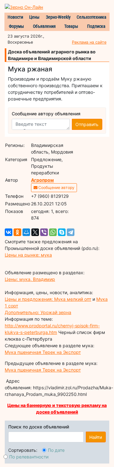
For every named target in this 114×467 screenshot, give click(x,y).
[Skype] (62, 232)
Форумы (16, 26)
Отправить (86, 124)
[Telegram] (70, 232)
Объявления (44, 26)
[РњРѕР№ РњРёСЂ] (26, 232)
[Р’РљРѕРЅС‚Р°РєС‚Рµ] (8, 232)
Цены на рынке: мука (28, 255)
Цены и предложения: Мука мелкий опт (48, 299)
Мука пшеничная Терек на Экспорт (43, 352)
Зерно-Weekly (58, 17)
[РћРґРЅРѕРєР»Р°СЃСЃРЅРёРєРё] (17, 232)
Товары (71, 26)
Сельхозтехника (91, 17)
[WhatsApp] (53, 232)
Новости (15, 17)
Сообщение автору (55, 187)
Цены (34, 17)
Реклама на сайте (89, 42)
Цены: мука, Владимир (30, 279)
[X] (35, 232)
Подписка (96, 26)
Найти (95, 437)
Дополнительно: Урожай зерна (38, 312)
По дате (56, 450)
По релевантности (28, 456)
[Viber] (44, 232)
